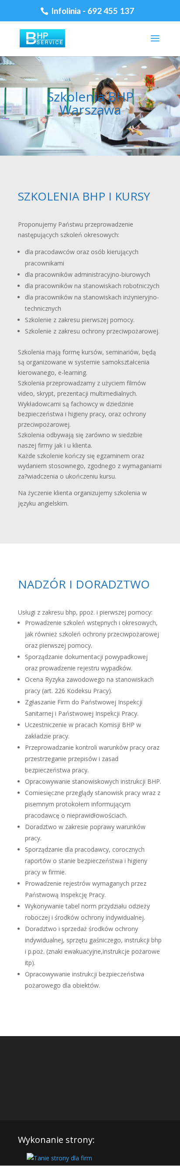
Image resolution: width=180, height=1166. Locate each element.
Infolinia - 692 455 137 (91, 11)
